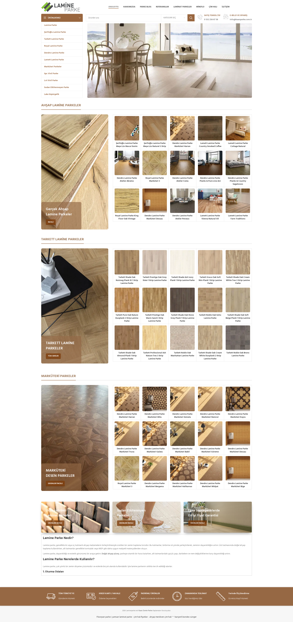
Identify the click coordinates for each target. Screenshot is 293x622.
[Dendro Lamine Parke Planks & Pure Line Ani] (210, 163)
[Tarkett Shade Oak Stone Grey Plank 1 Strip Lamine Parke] (182, 300)
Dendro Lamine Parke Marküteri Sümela (182, 415)
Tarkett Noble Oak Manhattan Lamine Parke (182, 354)
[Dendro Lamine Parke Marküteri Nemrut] (210, 399)
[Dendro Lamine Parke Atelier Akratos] (127, 163)
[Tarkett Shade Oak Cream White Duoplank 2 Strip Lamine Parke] (210, 337)
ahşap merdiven (156, 617)
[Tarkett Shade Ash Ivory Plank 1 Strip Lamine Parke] (182, 262)
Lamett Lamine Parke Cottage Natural (238, 145)
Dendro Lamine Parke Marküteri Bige (238, 485)
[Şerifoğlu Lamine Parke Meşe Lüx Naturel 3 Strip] (154, 128)
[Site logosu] (61, 7)
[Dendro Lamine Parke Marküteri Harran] (182, 128)
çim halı (168, 617)
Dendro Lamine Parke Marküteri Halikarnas (182, 485)
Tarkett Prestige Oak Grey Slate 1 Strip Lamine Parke (155, 279)
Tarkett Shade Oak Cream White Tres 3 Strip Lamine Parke (238, 280)
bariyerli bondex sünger (186, 617)
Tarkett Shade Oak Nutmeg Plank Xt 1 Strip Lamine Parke (127, 280)
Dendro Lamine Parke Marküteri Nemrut (210, 415)
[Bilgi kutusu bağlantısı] (209, 17)
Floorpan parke (104, 617)
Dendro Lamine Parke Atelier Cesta (182, 179)
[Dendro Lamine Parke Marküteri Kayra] (238, 399)
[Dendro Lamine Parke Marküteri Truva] (127, 433)
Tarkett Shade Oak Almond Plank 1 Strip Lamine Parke (127, 356)
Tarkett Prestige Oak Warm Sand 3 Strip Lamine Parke (154, 318)
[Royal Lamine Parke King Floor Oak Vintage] (127, 201)
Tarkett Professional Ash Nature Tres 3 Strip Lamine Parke (154, 356)
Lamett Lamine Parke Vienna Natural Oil (210, 217)
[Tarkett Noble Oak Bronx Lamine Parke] (238, 337)
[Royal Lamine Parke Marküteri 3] (154, 163)
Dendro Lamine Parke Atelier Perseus (182, 217)
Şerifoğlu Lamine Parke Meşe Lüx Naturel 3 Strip (154, 145)
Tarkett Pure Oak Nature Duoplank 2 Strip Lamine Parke (126, 318)
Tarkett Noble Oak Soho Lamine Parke (210, 316)
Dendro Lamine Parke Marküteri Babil (182, 450)
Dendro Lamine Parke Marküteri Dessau (155, 217)
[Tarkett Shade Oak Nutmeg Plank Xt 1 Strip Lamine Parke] (127, 262)
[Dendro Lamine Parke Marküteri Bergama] (154, 468)
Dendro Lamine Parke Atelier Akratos (127, 179)
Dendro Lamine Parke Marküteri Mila (155, 415)
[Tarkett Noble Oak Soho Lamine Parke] (210, 300)
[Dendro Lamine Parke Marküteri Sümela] (182, 399)
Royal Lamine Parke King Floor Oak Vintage (126, 217)
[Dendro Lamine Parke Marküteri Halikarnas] (182, 468)
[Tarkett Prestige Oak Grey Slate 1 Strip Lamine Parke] (154, 262)
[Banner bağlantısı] (74, 171)
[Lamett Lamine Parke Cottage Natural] (238, 128)
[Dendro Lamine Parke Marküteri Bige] (238, 468)
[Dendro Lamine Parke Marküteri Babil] (182, 433)
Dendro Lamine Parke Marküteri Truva (127, 450)
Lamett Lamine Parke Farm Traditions (238, 217)
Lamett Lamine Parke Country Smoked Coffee (210, 145)
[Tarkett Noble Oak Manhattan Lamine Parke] (182, 337)
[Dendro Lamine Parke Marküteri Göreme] (210, 433)
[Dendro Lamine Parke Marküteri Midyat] (210, 468)
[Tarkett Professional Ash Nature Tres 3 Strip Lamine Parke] (154, 337)
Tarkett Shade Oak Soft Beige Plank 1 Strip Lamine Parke (238, 318)
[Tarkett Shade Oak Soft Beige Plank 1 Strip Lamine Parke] (238, 300)
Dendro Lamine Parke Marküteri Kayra (238, 415)
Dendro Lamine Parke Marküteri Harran (182, 145)
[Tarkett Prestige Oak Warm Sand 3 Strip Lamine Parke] (154, 300)
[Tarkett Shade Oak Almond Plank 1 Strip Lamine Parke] (127, 337)
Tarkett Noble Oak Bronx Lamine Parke (237, 354)
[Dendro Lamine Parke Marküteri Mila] (154, 399)
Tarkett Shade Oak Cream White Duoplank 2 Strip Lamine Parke (210, 356)
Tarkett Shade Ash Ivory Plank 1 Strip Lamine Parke (182, 279)
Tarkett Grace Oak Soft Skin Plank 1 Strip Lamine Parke (210, 280)
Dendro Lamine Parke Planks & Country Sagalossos (238, 181)
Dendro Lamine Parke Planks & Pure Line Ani (210, 179)
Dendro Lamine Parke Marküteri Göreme (210, 450)
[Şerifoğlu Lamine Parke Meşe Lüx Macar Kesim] (127, 128)
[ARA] (191, 17)
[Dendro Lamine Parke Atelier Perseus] (182, 201)
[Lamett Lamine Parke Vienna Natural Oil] (210, 201)
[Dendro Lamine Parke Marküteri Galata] (154, 433)
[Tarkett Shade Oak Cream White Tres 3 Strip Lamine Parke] (238, 262)
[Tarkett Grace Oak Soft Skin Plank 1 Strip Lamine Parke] (210, 262)
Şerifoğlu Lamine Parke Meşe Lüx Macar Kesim (127, 145)
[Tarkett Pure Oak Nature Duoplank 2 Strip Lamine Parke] (127, 300)
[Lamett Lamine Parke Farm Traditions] (238, 201)
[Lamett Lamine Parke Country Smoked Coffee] (210, 128)
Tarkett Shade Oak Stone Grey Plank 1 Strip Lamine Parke (182, 318)
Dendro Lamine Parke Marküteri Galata (155, 450)
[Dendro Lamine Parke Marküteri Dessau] (154, 201)
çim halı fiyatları (141, 617)
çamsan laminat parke (122, 617)
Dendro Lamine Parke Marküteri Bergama (155, 485)
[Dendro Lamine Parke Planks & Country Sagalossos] (238, 163)
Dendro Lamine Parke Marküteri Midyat (210, 485)
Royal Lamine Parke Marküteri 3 (155, 179)
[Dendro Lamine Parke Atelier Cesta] (182, 163)
